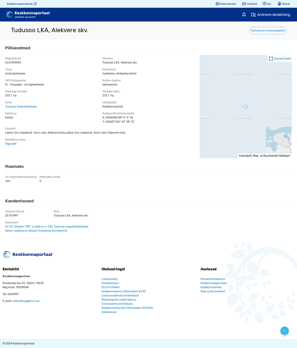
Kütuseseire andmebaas (117, 303)
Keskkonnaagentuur (214, 283)
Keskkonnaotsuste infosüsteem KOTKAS (127, 307)
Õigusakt (10, 143)
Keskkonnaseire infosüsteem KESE (124, 291)
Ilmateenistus (110, 283)
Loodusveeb (109, 279)
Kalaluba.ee (109, 312)
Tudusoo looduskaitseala (21, 106)
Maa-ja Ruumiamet (213, 291)
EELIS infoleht (111, 287)
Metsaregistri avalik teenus (119, 299)
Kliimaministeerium (213, 279)
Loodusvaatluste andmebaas (120, 295)
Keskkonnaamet (211, 287)
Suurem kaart (282, 58)
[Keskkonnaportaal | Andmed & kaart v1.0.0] (27, 14)
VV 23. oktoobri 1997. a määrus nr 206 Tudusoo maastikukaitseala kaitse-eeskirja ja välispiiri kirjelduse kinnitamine (46, 228)
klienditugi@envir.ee (26, 301)
